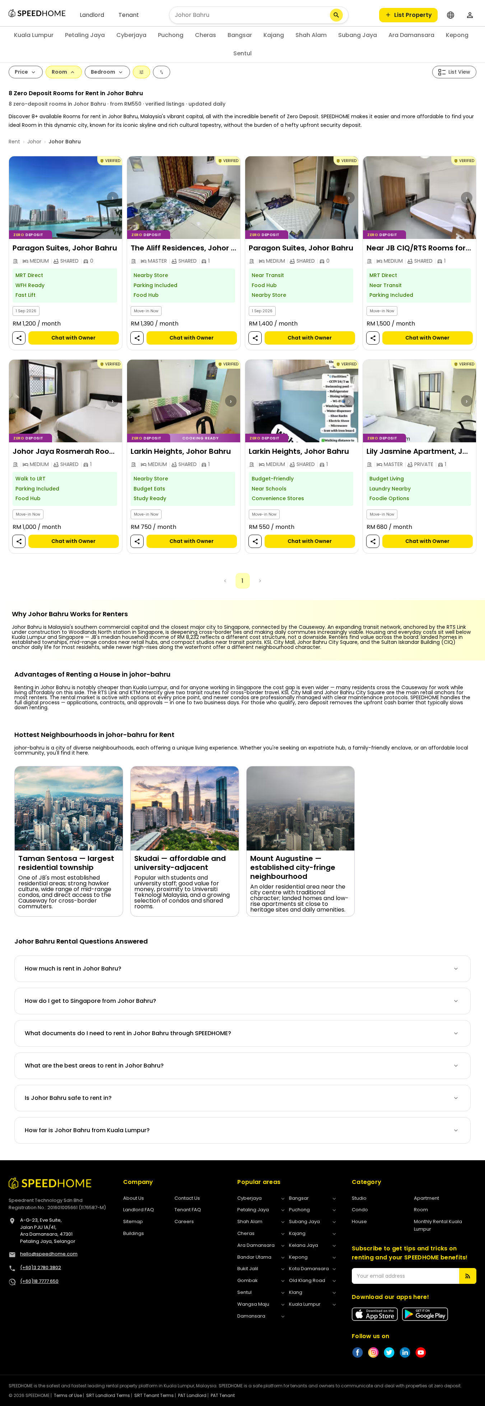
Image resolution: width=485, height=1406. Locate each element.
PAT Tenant (223, 1395)
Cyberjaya (131, 35)
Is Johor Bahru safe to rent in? (68, 1098)
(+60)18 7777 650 (39, 1281)
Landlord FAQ (138, 1209)
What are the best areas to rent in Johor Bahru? (94, 1065)
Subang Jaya (357, 35)
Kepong (457, 35)
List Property (413, 15)
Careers (184, 1221)
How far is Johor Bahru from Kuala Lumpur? (87, 1130)
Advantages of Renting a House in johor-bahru (92, 674)
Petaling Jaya (85, 35)
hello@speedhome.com (49, 1253)
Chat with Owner (73, 338)
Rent (14, 141)
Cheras (205, 35)
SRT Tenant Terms (154, 1395)
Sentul (242, 53)
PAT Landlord (192, 1395)
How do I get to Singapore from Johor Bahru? (90, 1001)
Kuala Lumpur (33, 35)
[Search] (336, 15)
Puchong (170, 35)
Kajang (274, 35)
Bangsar (240, 35)
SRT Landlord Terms (108, 1395)
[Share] (19, 338)
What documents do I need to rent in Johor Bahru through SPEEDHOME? (128, 1033)
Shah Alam (311, 35)
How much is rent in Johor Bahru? (73, 968)
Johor (34, 141)
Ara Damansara (411, 35)
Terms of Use (68, 1395)
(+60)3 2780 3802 (40, 1267)
